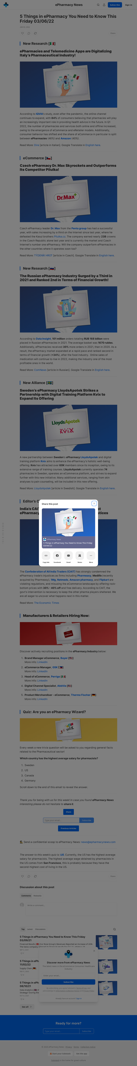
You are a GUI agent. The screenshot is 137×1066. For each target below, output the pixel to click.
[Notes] (79, 555)
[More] (91, 555)
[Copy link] (46, 555)
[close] (94, 503)
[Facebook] (57, 555)
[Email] (68, 555)
